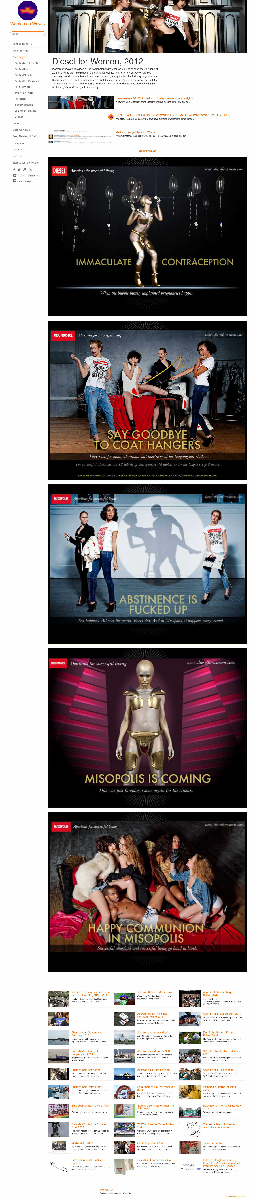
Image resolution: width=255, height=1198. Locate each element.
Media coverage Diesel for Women (136, 132)
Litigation (19, 116)
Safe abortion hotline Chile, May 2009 (222, 1106)
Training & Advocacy (24, 92)
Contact (17, 156)
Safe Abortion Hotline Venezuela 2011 (156, 1088)
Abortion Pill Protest (24, 74)
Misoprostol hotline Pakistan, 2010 (220, 1088)
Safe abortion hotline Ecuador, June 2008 (89, 1125)
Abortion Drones (22, 86)
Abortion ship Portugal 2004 (153, 1070)
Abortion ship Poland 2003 (218, 1070)
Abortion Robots (22, 68)
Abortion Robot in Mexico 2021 (155, 992)
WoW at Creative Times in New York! (155, 1125)
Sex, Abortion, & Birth (25, 136)
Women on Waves (27, 23)
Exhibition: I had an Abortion (154, 1160)
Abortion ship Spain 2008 (86, 1070)
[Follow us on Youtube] (24, 170)
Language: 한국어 (23, 43)
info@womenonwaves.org (27, 175)
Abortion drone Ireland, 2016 (154, 1032)
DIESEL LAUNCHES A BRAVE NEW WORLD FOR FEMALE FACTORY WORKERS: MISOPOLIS (173, 115)
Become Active (21, 129)
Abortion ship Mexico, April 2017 (222, 1013)
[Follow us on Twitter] (19, 170)
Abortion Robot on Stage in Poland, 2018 (219, 993)
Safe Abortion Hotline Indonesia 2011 (221, 1052)
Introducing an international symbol (88, 1161)
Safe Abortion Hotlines (25, 110)
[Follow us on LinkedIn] (30, 170)
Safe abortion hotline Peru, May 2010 (90, 1106)
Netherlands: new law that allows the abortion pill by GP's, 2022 (91, 993)
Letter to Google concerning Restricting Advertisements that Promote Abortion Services (221, 1163)
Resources (19, 143)
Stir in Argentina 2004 (150, 1143)
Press (16, 123)
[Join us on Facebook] (14, 170)
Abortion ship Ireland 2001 (87, 1087)
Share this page (23, 180)
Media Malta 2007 (82, 1143)
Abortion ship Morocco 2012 (154, 1051)
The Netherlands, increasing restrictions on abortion (219, 1125)
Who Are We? (20, 50)
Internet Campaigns (24, 104)
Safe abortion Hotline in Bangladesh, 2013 (85, 1052)
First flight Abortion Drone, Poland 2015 (218, 1033)
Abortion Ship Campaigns (27, 80)
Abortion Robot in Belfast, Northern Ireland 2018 (152, 1015)
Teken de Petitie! (213, 1143)
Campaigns (19, 57)
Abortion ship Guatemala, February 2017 (87, 1033)
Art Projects (20, 98)
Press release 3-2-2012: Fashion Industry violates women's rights (154, 98)
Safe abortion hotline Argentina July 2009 (155, 1106)
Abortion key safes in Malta (27, 62)
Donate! (17, 149)
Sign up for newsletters (26, 162)
